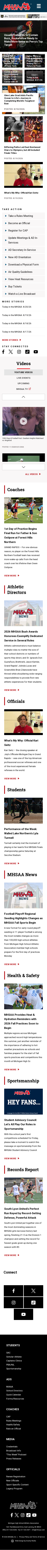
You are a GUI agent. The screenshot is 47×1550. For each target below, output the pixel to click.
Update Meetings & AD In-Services (23, 240)
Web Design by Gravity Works (25, 1541)
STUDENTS (13, 1345)
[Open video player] (23, 421)
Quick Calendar (13, 1394)
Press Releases (13, 1458)
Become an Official (19, 223)
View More (10, 575)
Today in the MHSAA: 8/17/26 (16, 331)
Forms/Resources (15, 1398)
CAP (8, 1416)
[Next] (23, 467)
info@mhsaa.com (38, 1530)
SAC (8, 1352)
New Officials (12, 1480)
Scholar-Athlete (14, 1356)
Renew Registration (15, 1476)
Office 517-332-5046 (9, 1530)
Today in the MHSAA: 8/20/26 (16, 306)
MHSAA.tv (22, 390)
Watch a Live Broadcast (22, 293)
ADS (9, 1379)
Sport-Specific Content (17, 1484)
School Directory (14, 1390)
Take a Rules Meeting (20, 215)
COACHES (12, 1409)
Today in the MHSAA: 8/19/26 (16, 315)
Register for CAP (18, 230)
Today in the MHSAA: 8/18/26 (16, 323)
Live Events (23, 378)
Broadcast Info (13, 1450)
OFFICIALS (13, 1469)
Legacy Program (14, 1488)
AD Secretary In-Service (22, 249)
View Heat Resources (20, 279)
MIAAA (9, 1386)
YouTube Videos (23, 372)
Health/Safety (13, 1424)
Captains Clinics (14, 1360)
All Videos (31, 474)
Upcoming (23, 383)
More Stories (10, 340)
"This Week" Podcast (16, 1454)
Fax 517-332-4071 (24, 1530)
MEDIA (10, 1439)
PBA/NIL (10, 1364)
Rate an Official (13, 1428)
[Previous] (23, 397)
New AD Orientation (19, 257)
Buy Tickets (15, 286)
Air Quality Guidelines (20, 271)
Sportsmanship (13, 1368)
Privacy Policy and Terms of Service (32, 1537)
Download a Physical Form (23, 264)
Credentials (11, 1446)
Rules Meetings (13, 1420)
